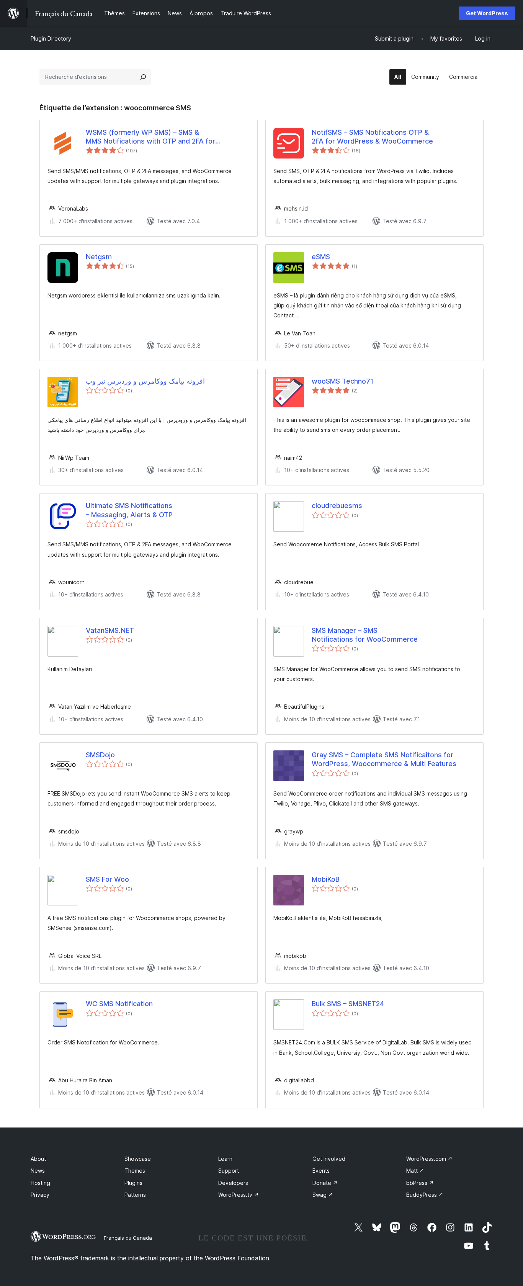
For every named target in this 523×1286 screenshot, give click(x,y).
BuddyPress (424, 1194)
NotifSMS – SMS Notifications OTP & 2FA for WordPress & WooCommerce (372, 136)
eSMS (321, 257)
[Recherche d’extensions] (143, 77)
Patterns (135, 1194)
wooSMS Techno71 (342, 381)
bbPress (420, 1183)
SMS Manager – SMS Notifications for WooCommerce (365, 634)
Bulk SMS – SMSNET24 (348, 1004)
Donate (325, 1183)
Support (228, 1170)
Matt (415, 1170)
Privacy (40, 1194)
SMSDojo (100, 755)
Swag (322, 1194)
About (38, 1158)
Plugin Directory (51, 38)
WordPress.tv (238, 1194)
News (38, 1170)
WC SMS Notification (119, 1004)
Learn (225, 1158)
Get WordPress (487, 13)
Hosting (40, 1183)
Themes (134, 1170)
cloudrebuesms (337, 506)
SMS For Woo (107, 879)
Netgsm (99, 257)
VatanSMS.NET (110, 630)
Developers (233, 1183)
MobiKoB (326, 879)
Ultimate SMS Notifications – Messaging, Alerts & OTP (129, 510)
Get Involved (328, 1158)
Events (321, 1170)
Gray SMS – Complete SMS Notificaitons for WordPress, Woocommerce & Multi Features (384, 759)
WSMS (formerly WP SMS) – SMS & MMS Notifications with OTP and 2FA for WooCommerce (150, 137)
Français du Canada (128, 1238)
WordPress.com (429, 1158)
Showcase (137, 1158)
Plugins (133, 1183)
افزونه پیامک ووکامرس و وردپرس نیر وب (145, 381)
